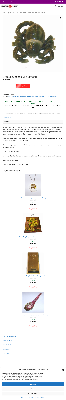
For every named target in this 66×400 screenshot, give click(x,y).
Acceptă (33, 384)
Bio (3, 367)
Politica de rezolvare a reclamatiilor (11, 358)
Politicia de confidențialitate (9, 336)
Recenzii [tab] (7, 121)
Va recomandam (52, 96)
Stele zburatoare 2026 (41, 96)
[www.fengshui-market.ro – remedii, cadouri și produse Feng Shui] (9, 6)
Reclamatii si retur (7, 353)
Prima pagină (7, 13)
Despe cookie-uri (25, 397)
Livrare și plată (6, 349)
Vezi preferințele (33, 393)
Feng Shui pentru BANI (19, 13)
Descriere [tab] (7, 118)
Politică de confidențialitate (37, 397)
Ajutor (4, 363)
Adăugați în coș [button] (33, 209)
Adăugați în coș (23, 86)
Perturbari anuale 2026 (27, 96)
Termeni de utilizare (7, 340)
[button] (63, 370)
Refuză (33, 389)
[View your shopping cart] (52, 6)
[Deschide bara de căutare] (55, 6)
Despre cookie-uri (7, 344)
